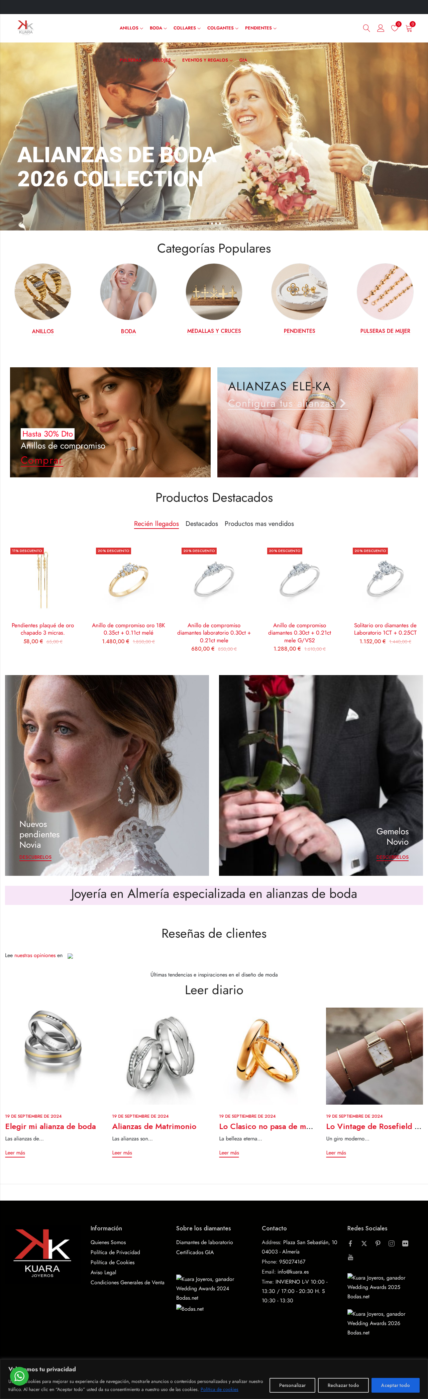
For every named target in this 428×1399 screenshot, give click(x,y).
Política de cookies (219, 1389)
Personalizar (292, 1385)
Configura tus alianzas (281, 403)
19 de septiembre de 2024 (33, 1116)
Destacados (202, 524)
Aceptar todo (395, 1385)
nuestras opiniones (35, 955)
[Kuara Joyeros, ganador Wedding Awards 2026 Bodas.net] (385, 1323)
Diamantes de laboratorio (204, 1242)
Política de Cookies (112, 1262)
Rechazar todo (343, 1385)
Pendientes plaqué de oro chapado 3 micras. (43, 629)
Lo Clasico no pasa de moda (162, 1126)
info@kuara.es (293, 1272)
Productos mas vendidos (259, 524)
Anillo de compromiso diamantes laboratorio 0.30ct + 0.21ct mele (214, 632)
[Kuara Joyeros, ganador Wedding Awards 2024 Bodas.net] (214, 1288)
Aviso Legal (103, 1272)
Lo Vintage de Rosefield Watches (278, 1126)
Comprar (42, 460)
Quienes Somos (108, 1242)
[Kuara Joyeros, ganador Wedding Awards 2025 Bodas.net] (385, 1287)
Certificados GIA (195, 1252)
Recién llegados (156, 524)
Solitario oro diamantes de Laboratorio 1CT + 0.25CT (385, 629)
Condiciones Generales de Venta (128, 1282)
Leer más (15, 1152)
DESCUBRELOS (35, 857)
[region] (214, 1379)
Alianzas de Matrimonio (47, 1126)
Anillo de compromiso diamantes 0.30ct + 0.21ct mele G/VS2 (299, 632)
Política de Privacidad (115, 1252)
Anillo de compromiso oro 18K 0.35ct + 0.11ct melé (128, 629)
